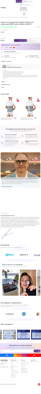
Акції (12, 363)
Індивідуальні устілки (28, 1)
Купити (20, 40)
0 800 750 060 (23, 8)
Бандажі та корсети (15, 17)
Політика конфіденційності (14, 370)
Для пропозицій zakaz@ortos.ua (24, 369)
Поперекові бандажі (24, 17)
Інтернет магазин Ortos (5, 17)
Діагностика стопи (14, 361)
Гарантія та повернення (13, 375)
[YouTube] (2, 367)
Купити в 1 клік (34, 40)
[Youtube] (34, 355)
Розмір (2, 32)
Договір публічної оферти (14, 367)
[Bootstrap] (5, 360)
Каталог (19, 1)
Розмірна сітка (5, 29)
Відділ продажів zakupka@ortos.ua (24, 372)
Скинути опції (3, 38)
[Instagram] (20, 355)
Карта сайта (13, 376)
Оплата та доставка (14, 372)
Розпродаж (23, 364)
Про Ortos (13, 364)
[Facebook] (7, 355)
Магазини (23, 366)
